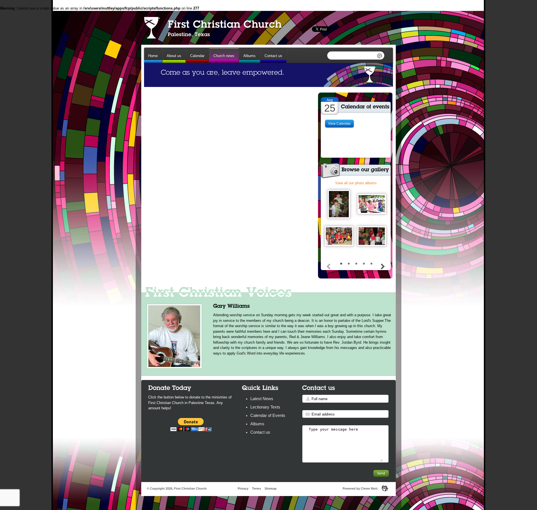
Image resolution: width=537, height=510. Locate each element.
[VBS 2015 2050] (371, 204)
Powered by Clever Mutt (360, 488)
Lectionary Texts (265, 407)
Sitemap (271, 488)
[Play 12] (371, 236)
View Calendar (339, 124)
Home (153, 56)
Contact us (273, 56)
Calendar (197, 56)
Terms (256, 488)
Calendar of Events (267, 415)
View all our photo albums (356, 183)
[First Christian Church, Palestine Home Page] (212, 27)
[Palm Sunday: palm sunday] (339, 204)
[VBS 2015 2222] (339, 236)
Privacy (243, 488)
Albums (249, 56)
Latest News (261, 398)
